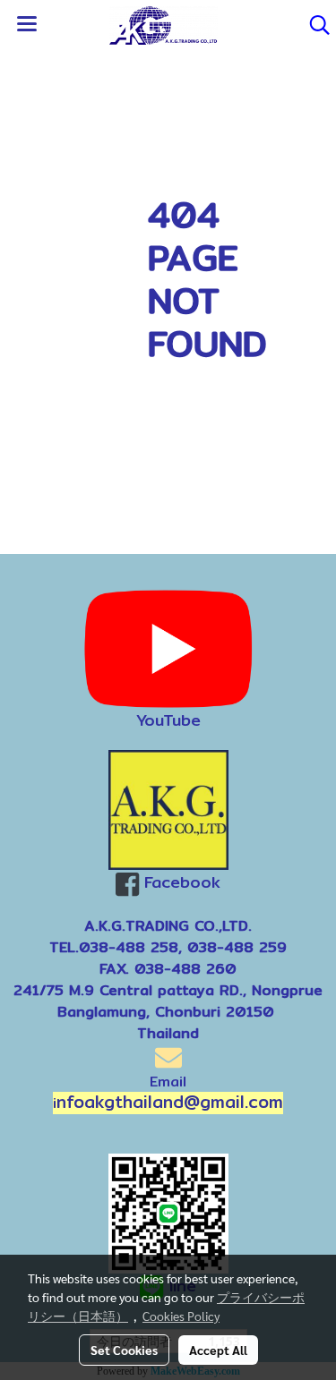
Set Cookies (124, 1350)
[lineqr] (168, 1212)
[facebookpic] (168, 810)
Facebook (182, 882)
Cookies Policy (181, 1316)
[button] (314, 25)
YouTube (168, 720)
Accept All (218, 1350)
